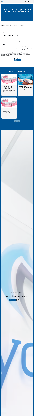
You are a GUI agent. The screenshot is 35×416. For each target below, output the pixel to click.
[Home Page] (3, 1)
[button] (26, 1)
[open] (28, 1)
